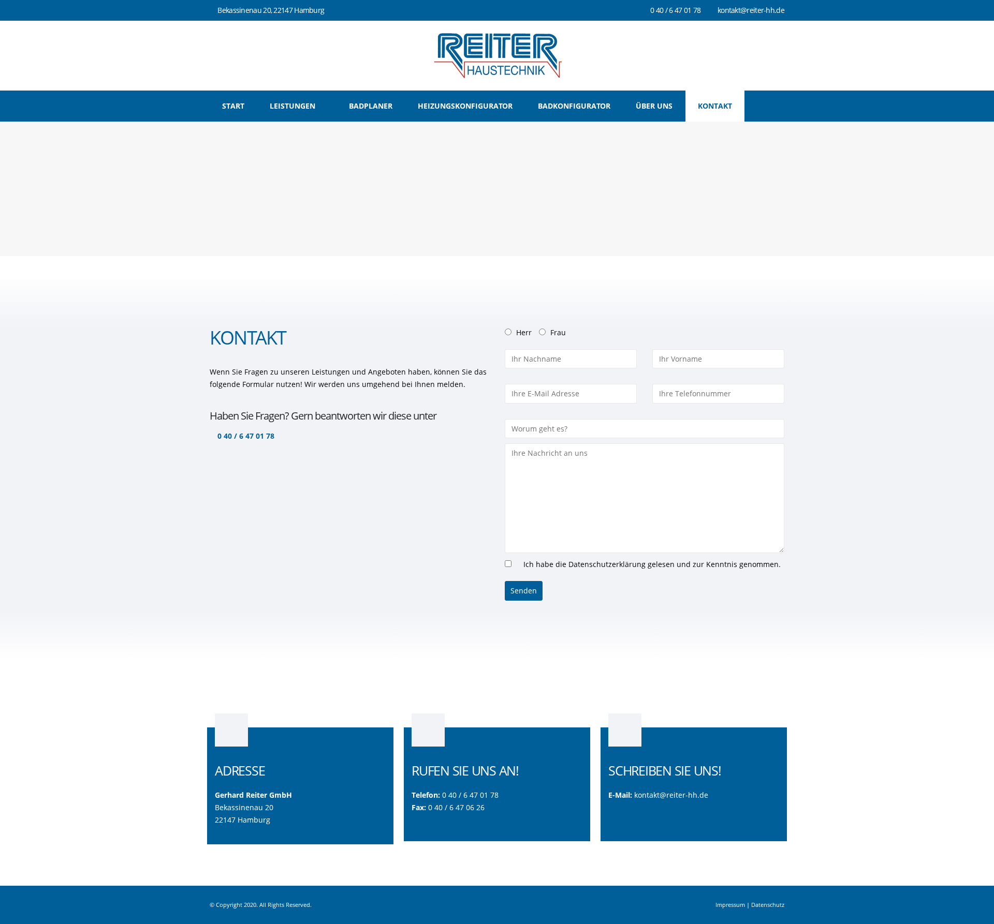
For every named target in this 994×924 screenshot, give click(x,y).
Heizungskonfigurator (465, 106)
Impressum (730, 904)
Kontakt (715, 106)
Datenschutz (767, 904)
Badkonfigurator (574, 106)
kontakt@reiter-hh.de (671, 795)
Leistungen (292, 106)
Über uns (654, 106)
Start (233, 106)
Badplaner (370, 106)
